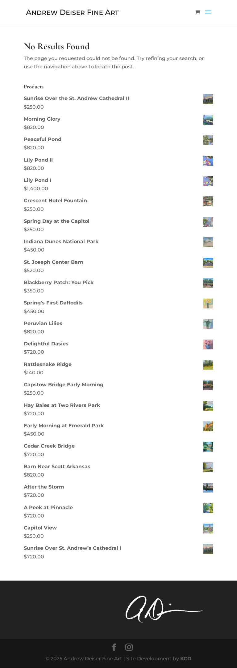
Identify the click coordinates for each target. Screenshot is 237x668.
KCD (185, 659)
